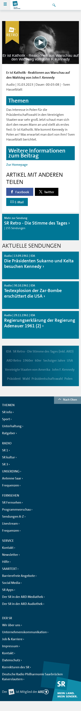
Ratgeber (8, 433)
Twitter (48, 192)
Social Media (11, 583)
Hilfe (5, 562)
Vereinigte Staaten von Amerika (27, 370)
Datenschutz (11, 660)
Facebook (22, 192)
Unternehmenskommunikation (24, 632)
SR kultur (8, 457)
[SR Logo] (16, 5)
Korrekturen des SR (15, 667)
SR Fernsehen (11, 502)
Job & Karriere (12, 639)
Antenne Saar (11, 478)
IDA (8, 351)
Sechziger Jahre (54, 360)
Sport (6, 419)
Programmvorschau (16, 510)
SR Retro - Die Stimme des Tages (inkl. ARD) (43, 351)
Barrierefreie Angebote (18, 576)
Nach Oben (70, 399)
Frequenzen (10, 485)
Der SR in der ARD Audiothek (22, 604)
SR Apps (8, 590)
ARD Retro (13, 360)
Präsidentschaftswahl (47, 379)
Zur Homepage (17, 165)
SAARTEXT (9, 569)
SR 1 (5, 450)
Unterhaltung (12, 426)
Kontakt (8, 548)
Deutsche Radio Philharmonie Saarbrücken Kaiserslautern (32, 676)
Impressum (10, 646)
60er (38, 360)
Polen (68, 379)
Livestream (10, 524)
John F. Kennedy (63, 370)
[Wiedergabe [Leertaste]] (40, 42)
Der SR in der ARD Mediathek (22, 597)
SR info (7, 412)
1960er (28, 360)
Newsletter (10, 555)
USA (70, 360)
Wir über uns (11, 625)
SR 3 (5, 464)
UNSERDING (11, 471)
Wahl (26, 379)
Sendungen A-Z (13, 517)
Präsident (14, 379)
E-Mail (19, 202)
